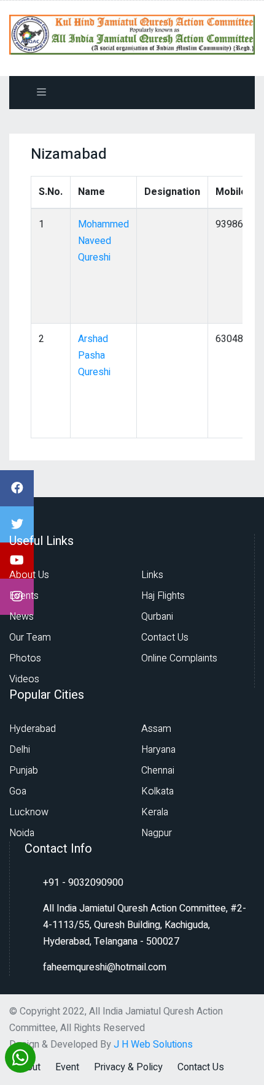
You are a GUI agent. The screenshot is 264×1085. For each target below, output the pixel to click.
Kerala (154, 812)
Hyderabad (32, 728)
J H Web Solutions (153, 1044)
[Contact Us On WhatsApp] (20, 1056)
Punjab (23, 770)
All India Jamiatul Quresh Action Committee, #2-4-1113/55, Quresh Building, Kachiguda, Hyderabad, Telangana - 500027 (144, 925)
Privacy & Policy (128, 1067)
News (21, 616)
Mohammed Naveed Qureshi (103, 241)
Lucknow (29, 812)
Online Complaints (179, 658)
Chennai (157, 770)
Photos (25, 658)
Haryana (158, 749)
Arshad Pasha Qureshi (94, 355)
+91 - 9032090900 (83, 882)
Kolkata (157, 791)
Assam (156, 728)
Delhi (19, 749)
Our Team (30, 637)
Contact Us (164, 637)
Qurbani (157, 616)
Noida (21, 833)
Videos (24, 679)
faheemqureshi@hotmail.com (104, 967)
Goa (17, 791)
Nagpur (156, 833)
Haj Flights (163, 595)
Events (24, 595)
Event (67, 1067)
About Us (29, 575)
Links (152, 575)
